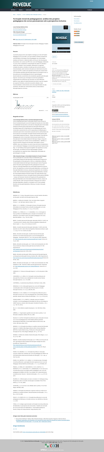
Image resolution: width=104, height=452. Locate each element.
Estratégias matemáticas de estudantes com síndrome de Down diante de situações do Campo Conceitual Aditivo (43, 420)
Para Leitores (76, 18)
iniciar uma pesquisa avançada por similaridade (33, 432)
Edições (21, 10)
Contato (43, 10)
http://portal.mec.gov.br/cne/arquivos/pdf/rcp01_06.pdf (28, 239)
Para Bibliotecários (78, 23)
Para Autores (76, 21)
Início (14, 14)
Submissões (29, 10)
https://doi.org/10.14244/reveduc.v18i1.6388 (25, 39)
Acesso (91, 1)
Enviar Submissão (79, 42)
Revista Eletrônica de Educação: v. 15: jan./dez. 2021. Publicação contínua (33, 421)
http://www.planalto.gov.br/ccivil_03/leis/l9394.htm (27, 266)
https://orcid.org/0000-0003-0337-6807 (19, 34)
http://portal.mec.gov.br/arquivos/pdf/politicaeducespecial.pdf (28, 257)
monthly (46, 110)
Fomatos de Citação (57, 84)
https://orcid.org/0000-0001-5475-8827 (19, 29)
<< (13, 428)
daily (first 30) (41, 110)
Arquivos (19, 14)
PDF (55, 56)
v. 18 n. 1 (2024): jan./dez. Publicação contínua (31, 14)
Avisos (36, 10)
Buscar (90, 10)
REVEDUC (13, 10)
